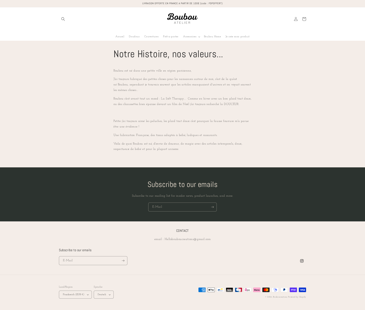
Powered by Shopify (297, 297)
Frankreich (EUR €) (73, 294)
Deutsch (102, 294)
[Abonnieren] (212, 207)
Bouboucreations (280, 297)
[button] (63, 19)
